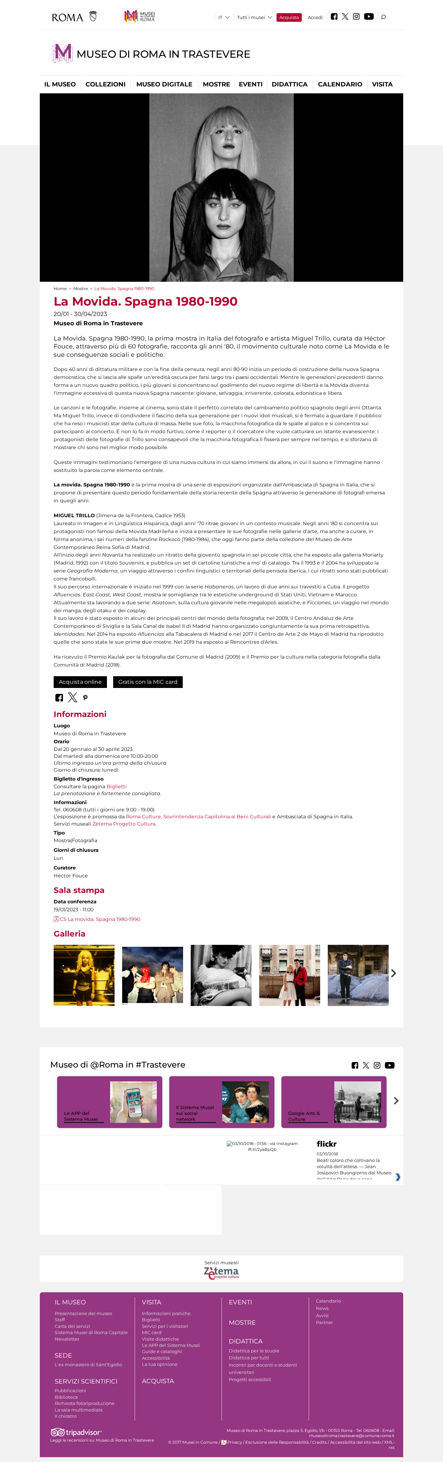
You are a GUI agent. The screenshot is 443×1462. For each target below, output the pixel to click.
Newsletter (67, 1339)
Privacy (234, 1442)
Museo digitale (164, 84)
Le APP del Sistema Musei (81, 1116)
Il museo (60, 84)
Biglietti (117, 786)
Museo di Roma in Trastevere (163, 54)
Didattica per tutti (249, 1357)
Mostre (216, 84)
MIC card (152, 1332)
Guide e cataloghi (162, 1351)
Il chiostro (65, 1416)
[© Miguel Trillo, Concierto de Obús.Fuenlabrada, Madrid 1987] (84, 975)
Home (60, 288)
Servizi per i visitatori (165, 1326)
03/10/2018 (354, 1167)
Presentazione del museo (83, 1313)
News (322, 1308)
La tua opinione (160, 1364)
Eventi (251, 84)
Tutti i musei (251, 17)
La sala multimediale (79, 1410)
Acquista (289, 17)
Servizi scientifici (86, 1381)
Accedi (315, 17)
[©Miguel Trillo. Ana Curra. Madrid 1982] (221, 991)
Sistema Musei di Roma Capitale (91, 1332)
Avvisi (322, 1315)
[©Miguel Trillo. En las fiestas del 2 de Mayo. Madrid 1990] (289, 991)
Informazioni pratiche (166, 1313)
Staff (60, 1319)
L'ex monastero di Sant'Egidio (88, 1364)
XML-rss (389, 1445)
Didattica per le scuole (254, 1350)
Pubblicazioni (70, 1390)
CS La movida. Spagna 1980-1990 (100, 919)
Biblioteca (66, 1397)
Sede (63, 1355)
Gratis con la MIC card (148, 682)
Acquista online (80, 682)
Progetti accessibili (250, 1379)
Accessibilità (156, 1358)
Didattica (290, 84)
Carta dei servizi (72, 1326)
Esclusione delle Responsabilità (277, 1442)
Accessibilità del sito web (355, 1442)
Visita (382, 84)
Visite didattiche (160, 1339)
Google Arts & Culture (304, 1116)
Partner (324, 1322)
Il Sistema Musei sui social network (195, 1113)
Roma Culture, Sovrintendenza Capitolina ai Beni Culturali (198, 816)
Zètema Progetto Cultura (123, 824)
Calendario (340, 84)
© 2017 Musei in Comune (193, 1442)
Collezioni (105, 84)
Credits (319, 1442)
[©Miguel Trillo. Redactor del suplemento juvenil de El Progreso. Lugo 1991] (358, 975)
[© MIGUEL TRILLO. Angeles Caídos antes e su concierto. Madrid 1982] (152, 975)
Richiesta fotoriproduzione (85, 1403)
